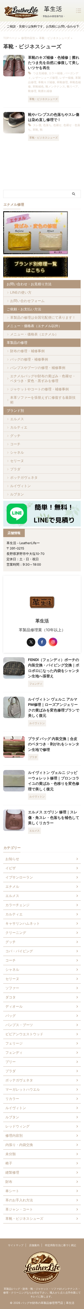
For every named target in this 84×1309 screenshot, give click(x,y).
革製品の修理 (17, 342)
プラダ (15, 469)
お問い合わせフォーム (27, 301)
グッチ (15, 435)
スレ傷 (37, 125)
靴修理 (32, 91)
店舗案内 (34, 1245)
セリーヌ (17, 461)
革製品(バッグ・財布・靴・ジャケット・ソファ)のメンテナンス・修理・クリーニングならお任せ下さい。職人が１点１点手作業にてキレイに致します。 (42, 1292)
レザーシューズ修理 (45, 77)
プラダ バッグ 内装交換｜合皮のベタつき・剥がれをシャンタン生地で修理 (53, 744)
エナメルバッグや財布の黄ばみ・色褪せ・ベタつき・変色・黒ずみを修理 (43, 378)
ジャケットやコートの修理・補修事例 (39, 389)
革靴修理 (62, 82)
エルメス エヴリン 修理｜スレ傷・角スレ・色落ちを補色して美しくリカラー (53, 817)
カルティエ (18, 427)
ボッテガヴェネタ (24, 477)
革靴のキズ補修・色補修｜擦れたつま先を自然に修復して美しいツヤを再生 (53, 62)
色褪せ (57, 125)
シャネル (17, 452)
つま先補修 (40, 73)
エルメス (17, 419)
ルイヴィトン (20, 486)
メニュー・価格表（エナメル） (34, 334)
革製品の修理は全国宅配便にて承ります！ (43, 317)
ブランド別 (15, 410)
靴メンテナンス (55, 86)
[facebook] (42, 642)
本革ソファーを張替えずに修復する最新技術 (43, 399)
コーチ (15, 444)
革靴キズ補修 (46, 82)
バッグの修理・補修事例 (29, 359)
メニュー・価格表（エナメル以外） (34, 326)
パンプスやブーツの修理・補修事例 (37, 367)
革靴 (35, 129)
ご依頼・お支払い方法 (24, 309)
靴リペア (72, 86)
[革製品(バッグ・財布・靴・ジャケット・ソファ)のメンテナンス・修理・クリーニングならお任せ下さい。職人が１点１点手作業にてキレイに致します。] (34, 10)
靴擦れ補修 (45, 91)
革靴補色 (38, 86)
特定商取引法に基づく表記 (60, 1245)
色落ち (47, 125)
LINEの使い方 (20, 292)
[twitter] (31, 642)
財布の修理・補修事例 (27, 351)
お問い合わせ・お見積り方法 (29, 284)
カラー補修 (56, 73)
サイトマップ (15, 1245)
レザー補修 (66, 77)
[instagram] (53, 642)
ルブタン (17, 494)
